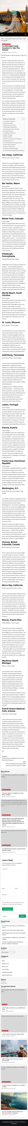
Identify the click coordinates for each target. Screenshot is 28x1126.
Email (16, 888)
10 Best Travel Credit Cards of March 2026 (12, 930)
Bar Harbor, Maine (8, 123)
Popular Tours (5, 963)
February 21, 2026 (10, 826)
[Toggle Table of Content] (22, 119)
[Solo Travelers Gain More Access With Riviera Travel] (14, 997)
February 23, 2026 (10, 796)
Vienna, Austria (8, 136)
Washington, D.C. (9, 140)
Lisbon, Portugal (8, 135)
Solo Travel (5, 966)
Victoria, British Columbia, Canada (13, 142)
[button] (2, 34)
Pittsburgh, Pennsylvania (10, 127)
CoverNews (21, 1122)
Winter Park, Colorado (10, 125)
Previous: (13, 758)
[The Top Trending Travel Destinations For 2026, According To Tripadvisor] (14, 1101)
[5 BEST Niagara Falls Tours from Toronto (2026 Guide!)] (14, 1048)
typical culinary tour (7, 975)
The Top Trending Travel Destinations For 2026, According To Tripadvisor (12, 942)
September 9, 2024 (11, 52)
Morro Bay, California (10, 144)
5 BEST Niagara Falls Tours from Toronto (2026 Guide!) (13, 933)
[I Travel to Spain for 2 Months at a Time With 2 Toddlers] (14, 782)
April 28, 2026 (9, 1011)
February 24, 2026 (10, 1062)
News (3, 960)
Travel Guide (5, 969)
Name (4, 888)
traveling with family (6, 44)
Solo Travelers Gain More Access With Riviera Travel (13, 926)
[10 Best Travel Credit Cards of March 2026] (14, 1023)
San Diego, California (9, 121)
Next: (16, 763)
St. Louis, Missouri (8, 131)
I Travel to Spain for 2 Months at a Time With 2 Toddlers (13, 938)
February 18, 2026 (10, 852)
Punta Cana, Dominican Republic (13, 138)
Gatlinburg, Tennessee (9, 133)
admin (4, 52)
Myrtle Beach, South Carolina (11, 129)
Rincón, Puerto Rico (10, 146)
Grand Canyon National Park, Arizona (14, 150)
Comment (5, 869)
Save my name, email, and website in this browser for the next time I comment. (13, 903)
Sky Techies (4, 983)
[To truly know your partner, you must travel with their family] (14, 838)
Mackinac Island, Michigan (11, 148)
